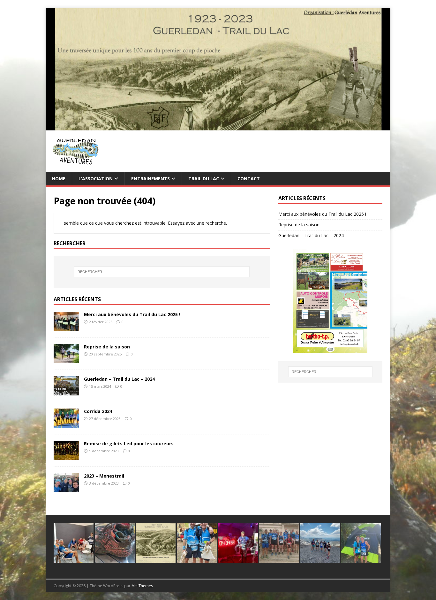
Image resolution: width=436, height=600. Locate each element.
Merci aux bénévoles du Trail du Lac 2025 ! (132, 314)
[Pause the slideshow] (363, 301)
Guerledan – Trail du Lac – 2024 (119, 379)
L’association (96, 178)
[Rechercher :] (161, 271)
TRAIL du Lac (203, 178)
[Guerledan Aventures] (218, 126)
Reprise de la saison (107, 347)
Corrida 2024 (98, 411)
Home (58, 178)
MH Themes (142, 585)
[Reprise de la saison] (66, 359)
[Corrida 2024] (66, 424)
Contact (248, 178)
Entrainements (150, 178)
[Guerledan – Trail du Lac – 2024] (66, 392)
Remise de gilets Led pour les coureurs (129, 443)
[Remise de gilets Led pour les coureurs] (66, 456)
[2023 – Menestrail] (66, 489)
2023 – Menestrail (104, 476)
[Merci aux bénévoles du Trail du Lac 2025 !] (66, 327)
